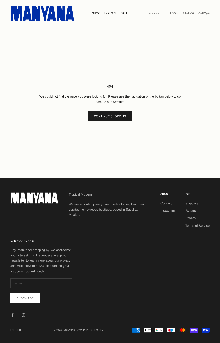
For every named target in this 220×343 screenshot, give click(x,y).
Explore (110, 13)
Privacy (190, 218)
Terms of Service (197, 225)
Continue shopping (110, 116)
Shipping (191, 203)
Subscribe (25, 297)
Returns (191, 210)
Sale (124, 13)
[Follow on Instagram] (23, 315)
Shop (96, 13)
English (154, 13)
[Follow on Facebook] (12, 315)
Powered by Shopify (89, 330)
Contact (166, 203)
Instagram (167, 210)
